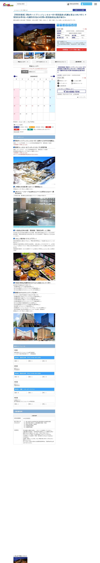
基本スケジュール (59, 61)
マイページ (87, 4)
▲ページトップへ (81, 97)
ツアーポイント (63, 83)
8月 (16, 76)
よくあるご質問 (77, 80)
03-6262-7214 (73, 92)
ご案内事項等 (78, 61)
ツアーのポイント (40, 61)
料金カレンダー (22, 61)
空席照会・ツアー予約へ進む (72, 49)
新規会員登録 (74, 4)
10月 (52, 76)
